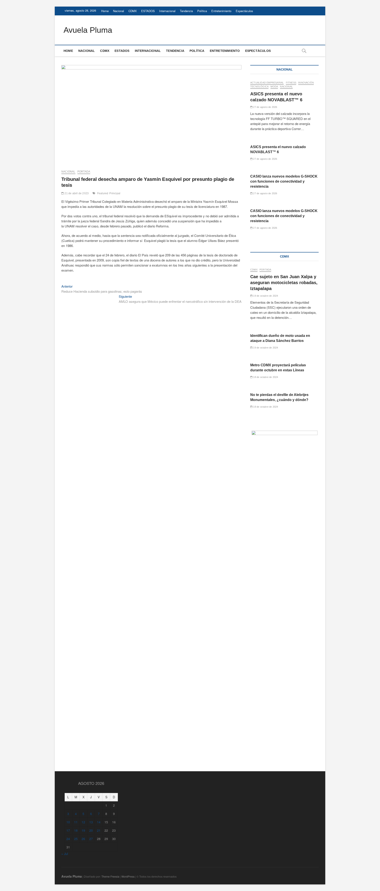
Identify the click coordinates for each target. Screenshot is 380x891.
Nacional (118, 11)
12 (83, 822)
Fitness (291, 82)
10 (68, 822)
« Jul (64, 853)
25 (76, 839)
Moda (274, 86)
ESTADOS (148, 11)
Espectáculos (244, 11)
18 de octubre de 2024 (265, 377)
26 (83, 839)
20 (91, 830)
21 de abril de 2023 (76, 193)
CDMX (132, 11)
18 (76, 830)
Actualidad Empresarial (267, 82)
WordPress (128, 876)
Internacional (167, 11)
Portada (83, 171)
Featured (102, 193)
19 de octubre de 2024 (265, 295)
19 (83, 830)
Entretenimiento (221, 11)
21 (98, 830)
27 (91, 839)
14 (98, 822)
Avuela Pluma (88, 29)
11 (76, 822)
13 (91, 822)
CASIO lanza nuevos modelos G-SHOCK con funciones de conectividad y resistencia (284, 181)
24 (68, 839)
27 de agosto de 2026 (264, 107)
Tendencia (186, 11)
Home (105, 11)
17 (68, 830)
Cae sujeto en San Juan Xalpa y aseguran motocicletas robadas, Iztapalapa (284, 282)
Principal (114, 193)
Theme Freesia (110, 876)
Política (202, 11)
